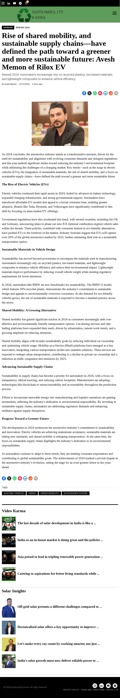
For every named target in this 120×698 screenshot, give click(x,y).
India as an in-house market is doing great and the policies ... (60, 540)
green (32, 493)
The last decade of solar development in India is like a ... (57, 523)
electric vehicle (14, 493)
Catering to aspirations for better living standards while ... (58, 573)
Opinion (8, 27)
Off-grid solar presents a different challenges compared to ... (60, 607)
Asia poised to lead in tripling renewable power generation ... (60, 557)
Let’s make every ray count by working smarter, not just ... (59, 644)
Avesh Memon (11, 84)
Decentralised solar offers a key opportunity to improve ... (58, 627)
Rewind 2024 (23, 27)
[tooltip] (3, 3)
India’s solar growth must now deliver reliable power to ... (58, 660)
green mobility (50, 493)
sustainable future (75, 493)
